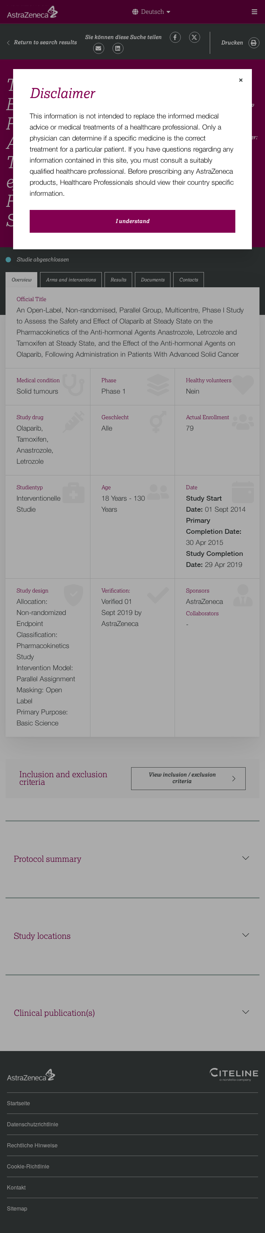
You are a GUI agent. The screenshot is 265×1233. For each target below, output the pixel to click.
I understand (132, 221)
